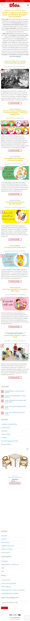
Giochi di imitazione (9, 61)
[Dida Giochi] (15, 5)
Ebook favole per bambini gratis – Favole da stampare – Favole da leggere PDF (15, 112)
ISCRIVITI (4, 608)
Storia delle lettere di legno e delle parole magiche (15, 159)
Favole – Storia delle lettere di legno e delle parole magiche (15, 401)
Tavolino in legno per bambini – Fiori (15, 477)
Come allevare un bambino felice (14, 332)
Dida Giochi (21, 118)
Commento (7, 415)
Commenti (7, 403)
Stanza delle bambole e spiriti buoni (15, 336)
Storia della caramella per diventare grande (15, 203)
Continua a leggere (15, 103)
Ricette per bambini (6, 444)
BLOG (2, 571)
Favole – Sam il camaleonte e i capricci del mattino (15, 413)
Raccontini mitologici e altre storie (9, 441)
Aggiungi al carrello (15, 483)
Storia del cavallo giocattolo (15, 63)
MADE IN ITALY (5, 542)
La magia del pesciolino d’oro (15, 247)
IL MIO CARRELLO (6, 586)
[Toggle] (28, 424)
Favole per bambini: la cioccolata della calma (15, 290)
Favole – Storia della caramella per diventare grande (15, 407)
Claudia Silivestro (21, 66)
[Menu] (2, 5)
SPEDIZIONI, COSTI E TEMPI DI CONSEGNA (13, 590)
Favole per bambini (15, 109)
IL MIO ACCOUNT (6, 580)
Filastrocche (4, 431)
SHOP (2, 568)
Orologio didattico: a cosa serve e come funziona (14, 391)
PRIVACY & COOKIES (6, 549)
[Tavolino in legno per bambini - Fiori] (15, 461)
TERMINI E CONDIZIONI (7, 545)
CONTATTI (4, 539)
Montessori (4, 437)
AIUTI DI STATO (5, 552)
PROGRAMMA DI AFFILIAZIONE (9, 593)
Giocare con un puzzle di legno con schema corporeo (15, 396)
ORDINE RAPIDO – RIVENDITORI (10, 564)
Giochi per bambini (21, 61)
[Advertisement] (15, 505)
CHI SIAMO (4, 535)
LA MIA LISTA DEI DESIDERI (8, 583)
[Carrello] (28, 5)
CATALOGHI (4, 561)
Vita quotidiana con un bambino (16, 333)
